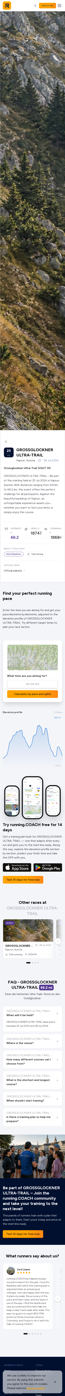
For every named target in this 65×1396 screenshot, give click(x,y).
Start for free (47, 5)
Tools (39, 1365)
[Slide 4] (38, 962)
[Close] (55, 1382)
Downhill (56, 528)
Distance (16, 528)
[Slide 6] (41, 1333)
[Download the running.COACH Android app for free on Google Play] (47, 867)
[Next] (58, 941)
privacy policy (36, 1388)
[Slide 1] (28, 962)
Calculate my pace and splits (32, 694)
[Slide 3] (35, 962)
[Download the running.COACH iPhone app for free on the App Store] (17, 867)
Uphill (34, 528)
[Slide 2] (32, 962)
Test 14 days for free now (23, 879)
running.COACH (13, 1365)
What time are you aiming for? (27, 676)
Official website (13, 570)
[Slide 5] (38, 1333)
